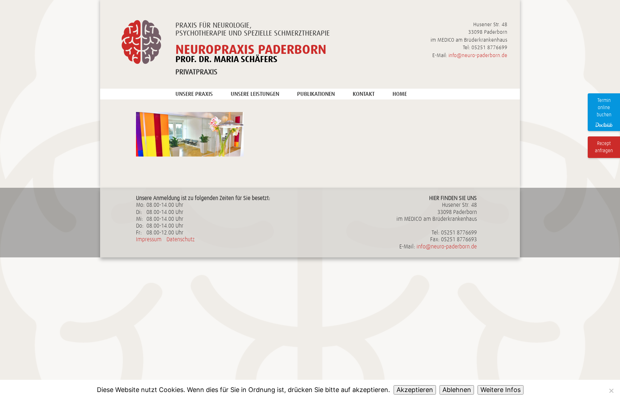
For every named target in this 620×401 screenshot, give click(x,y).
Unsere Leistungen (255, 94)
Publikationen (316, 94)
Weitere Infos (500, 389)
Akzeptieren (414, 389)
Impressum (148, 239)
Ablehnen (456, 389)
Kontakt (364, 94)
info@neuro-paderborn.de (477, 55)
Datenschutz (180, 239)
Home (400, 94)
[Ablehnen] (611, 390)
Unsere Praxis (194, 94)
